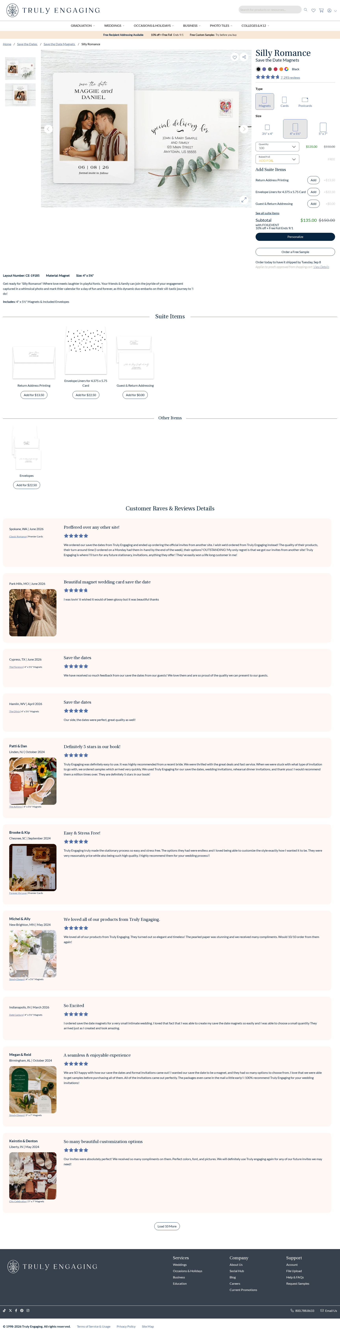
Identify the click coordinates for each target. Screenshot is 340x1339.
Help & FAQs (295, 1277)
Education (180, 1283)
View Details (321, 267)
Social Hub (237, 1271)
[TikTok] (6, 1310)
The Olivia (14, 711)
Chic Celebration (18, 1201)
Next (244, 129)
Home (7, 44)
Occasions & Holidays (152, 25)
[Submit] (306, 9)
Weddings (112, 25)
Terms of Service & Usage (93, 1326)
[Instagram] (29, 1310)
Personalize (295, 236)
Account (292, 1264)
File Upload (294, 1271)
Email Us (331, 1310)
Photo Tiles (219, 25)
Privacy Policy (126, 1326)
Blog (233, 1277)
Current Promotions (243, 1290)
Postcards (305, 105)
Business (190, 25)
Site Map (148, 1326)
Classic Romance (18, 536)
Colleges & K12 (254, 25)
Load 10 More (167, 1226)
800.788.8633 (304, 1310)
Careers (235, 1283)
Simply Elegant (16, 979)
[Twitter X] (12, 1310)
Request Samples (297, 1283)
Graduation (81, 25)
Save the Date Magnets (60, 44)
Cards (285, 105)
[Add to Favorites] (235, 57)
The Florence (16, 666)
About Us (236, 1264)
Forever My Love (18, 893)
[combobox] (274, 9)
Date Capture (16, 1014)
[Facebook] (17, 1310)
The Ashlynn (15, 806)
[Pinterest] (23, 1310)
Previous (48, 129)
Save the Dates (27, 44)
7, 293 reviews (290, 77)
